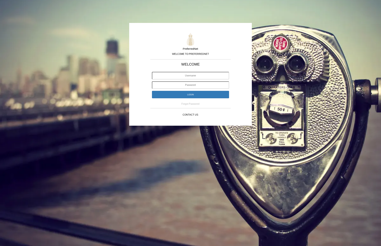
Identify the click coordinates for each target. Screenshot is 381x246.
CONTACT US (190, 114)
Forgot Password (190, 104)
